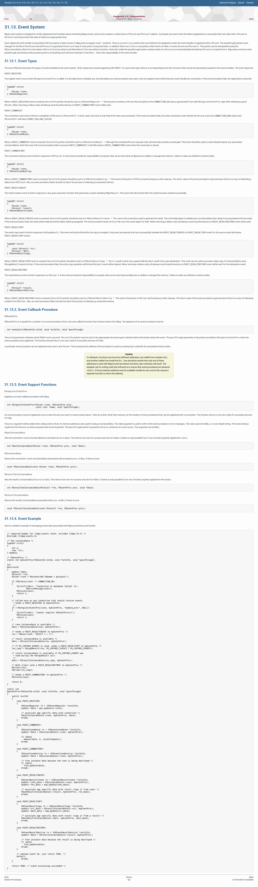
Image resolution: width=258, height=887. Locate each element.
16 (58, 2)
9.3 (13, 2)
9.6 (28, 2)
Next (251, 19)
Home (129, 877)
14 (49, 2)
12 (41, 2)
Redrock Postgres (227, 2)
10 (33, 2)
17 (62, 2)
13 (45, 2)
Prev (6, 19)
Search (241, 2)
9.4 (18, 2)
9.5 (23, 2)
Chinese (250, 2)
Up (30, 19)
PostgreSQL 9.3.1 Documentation (129, 16)
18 (66, 2)
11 (37, 2)
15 (53, 2)
